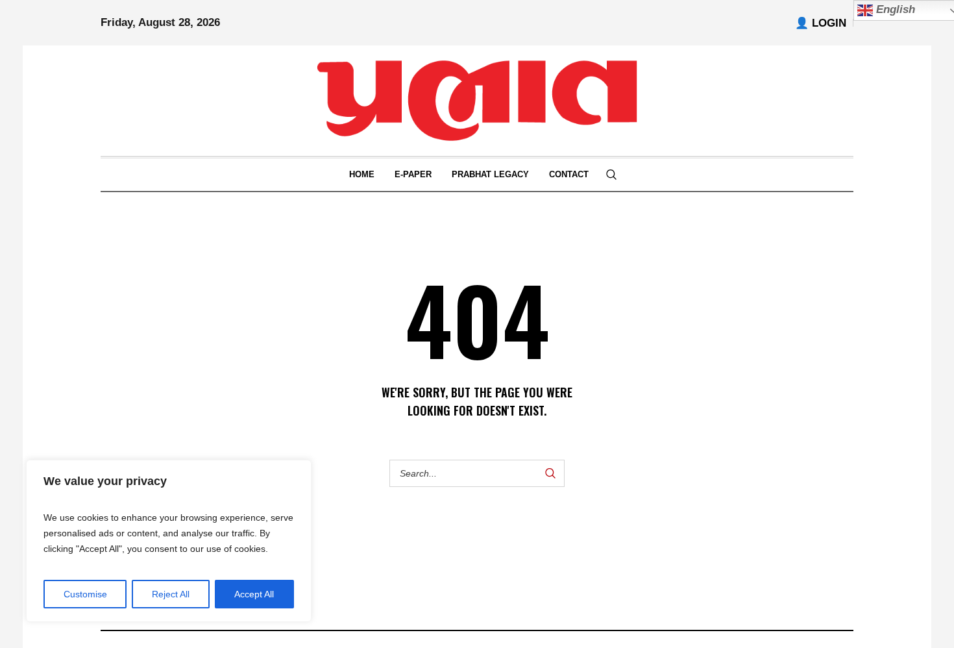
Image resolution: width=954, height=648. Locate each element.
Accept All (254, 594)
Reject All (171, 594)
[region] (169, 541)
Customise (85, 594)
